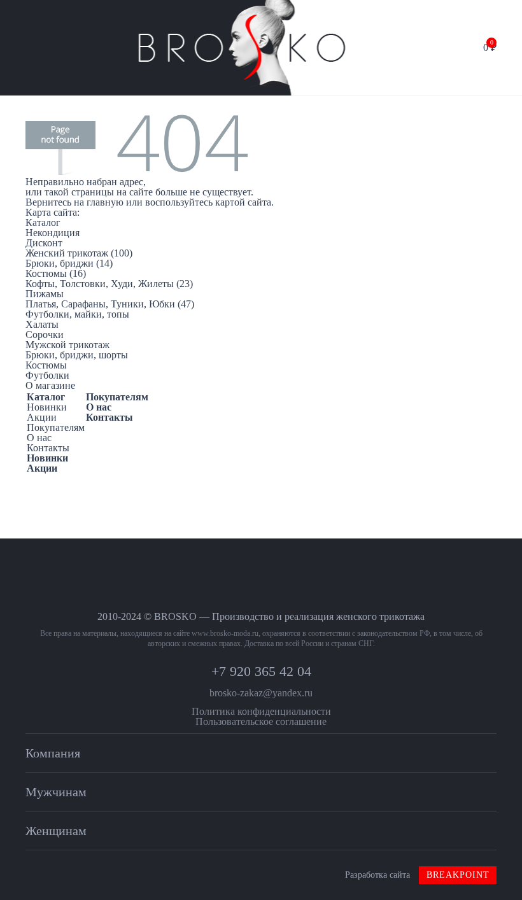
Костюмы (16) (55, 273)
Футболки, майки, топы (77, 314)
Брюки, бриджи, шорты (76, 354)
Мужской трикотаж (67, 344)
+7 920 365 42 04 (261, 671)
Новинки (47, 407)
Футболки (47, 375)
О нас (39, 437)
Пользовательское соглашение (261, 721)
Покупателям (56, 427)
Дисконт (43, 242)
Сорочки (44, 334)
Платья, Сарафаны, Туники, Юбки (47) (109, 304)
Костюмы (46, 365)
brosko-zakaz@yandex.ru (261, 692)
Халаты (42, 324)
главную (105, 202)
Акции (42, 417)
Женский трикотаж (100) (78, 253)
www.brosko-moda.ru (225, 633)
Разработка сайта (417, 875)
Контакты (48, 447)
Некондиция (52, 232)
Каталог (46, 396)
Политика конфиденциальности (261, 711)
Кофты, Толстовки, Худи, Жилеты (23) (109, 283)
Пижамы (44, 293)
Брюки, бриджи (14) (69, 263)
